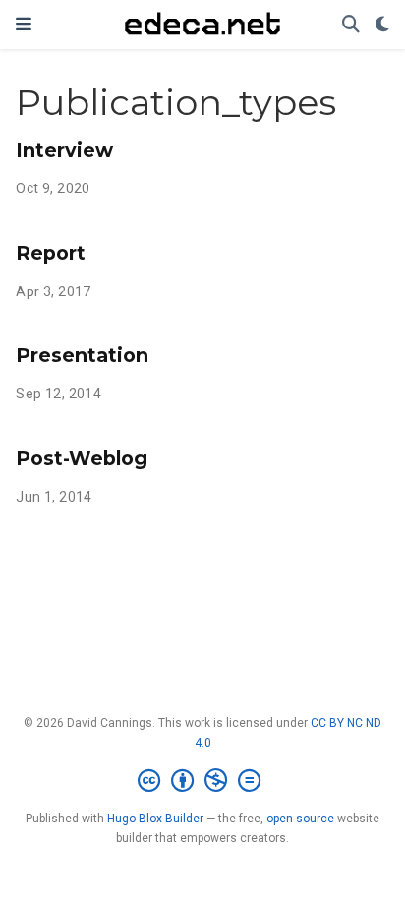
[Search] (351, 25)
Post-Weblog (81, 458)
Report (51, 253)
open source (300, 818)
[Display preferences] (382, 25)
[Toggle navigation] (23, 24)
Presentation (82, 355)
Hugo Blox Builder (155, 818)
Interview (64, 150)
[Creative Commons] (203, 781)
